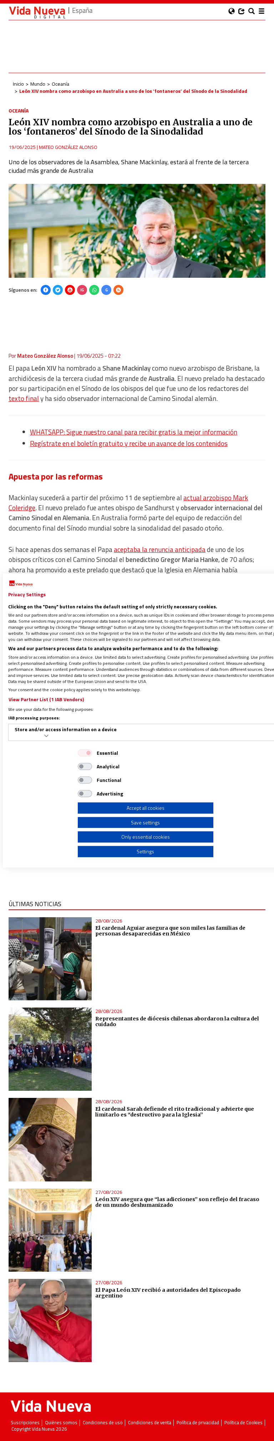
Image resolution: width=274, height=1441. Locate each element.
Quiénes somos (61, 1423)
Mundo (37, 83)
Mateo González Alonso (68, 147)
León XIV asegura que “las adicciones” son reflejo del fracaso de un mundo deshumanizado (177, 1202)
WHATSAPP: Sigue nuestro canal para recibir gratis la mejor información (133, 432)
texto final (24, 398)
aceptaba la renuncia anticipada (160, 549)
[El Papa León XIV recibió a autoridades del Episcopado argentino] (50, 1320)
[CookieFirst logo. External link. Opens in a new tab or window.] (21, 584)
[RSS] (118, 290)
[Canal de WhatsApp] (94, 290)
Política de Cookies (243, 1423)
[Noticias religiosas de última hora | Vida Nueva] (37, 12)
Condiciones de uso (103, 1423)
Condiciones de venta (149, 1423)
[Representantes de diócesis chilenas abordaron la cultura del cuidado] (50, 1049)
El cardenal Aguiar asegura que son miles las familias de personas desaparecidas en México (170, 931)
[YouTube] (70, 290)
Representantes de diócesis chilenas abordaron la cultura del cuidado (177, 1021)
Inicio (18, 83)
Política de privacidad (198, 1423)
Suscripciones (25, 1423)
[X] (58, 290)
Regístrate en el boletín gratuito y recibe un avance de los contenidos (129, 443)
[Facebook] (46, 290)
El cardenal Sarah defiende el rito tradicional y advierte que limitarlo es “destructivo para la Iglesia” (174, 1112)
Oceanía (60, 83)
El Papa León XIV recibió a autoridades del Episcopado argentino (168, 1293)
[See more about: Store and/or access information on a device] (46, 736)
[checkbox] (85, 753)
